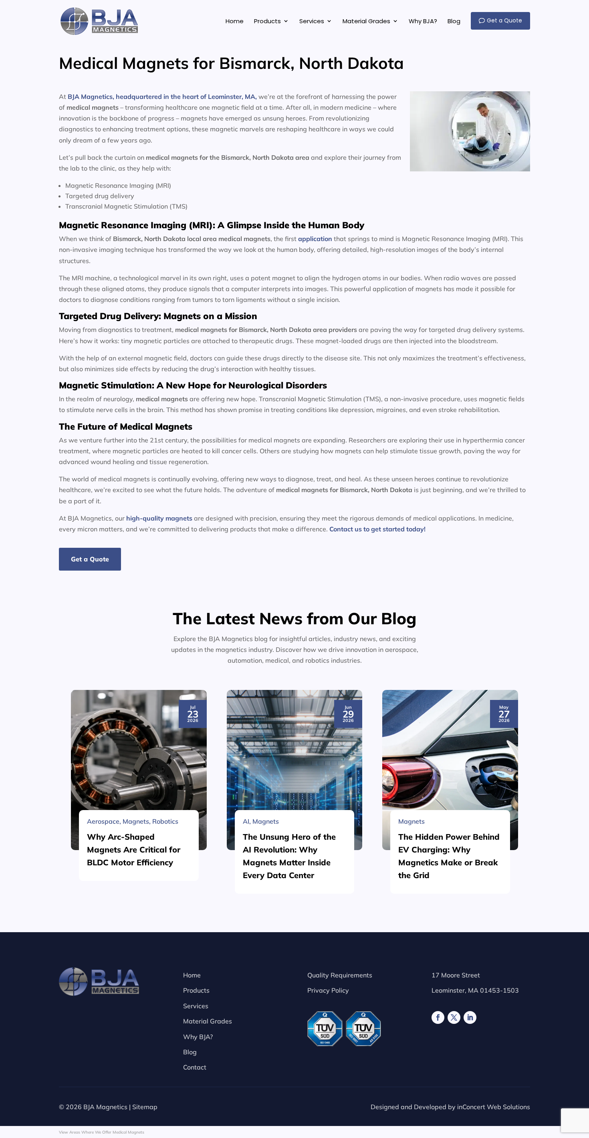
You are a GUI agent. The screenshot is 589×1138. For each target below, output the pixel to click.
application (315, 239)
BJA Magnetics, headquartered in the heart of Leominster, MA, (162, 96)
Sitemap (144, 1107)
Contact (194, 1067)
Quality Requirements (339, 975)
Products (196, 990)
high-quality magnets (159, 518)
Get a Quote (90, 559)
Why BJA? (198, 1037)
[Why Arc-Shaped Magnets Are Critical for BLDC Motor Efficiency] (139, 770)
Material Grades (207, 1021)
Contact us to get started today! (377, 529)
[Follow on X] (454, 1017)
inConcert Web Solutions (493, 1107)
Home (192, 975)
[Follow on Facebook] (438, 1017)
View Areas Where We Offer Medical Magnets (101, 1132)
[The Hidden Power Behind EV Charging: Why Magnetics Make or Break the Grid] (450, 770)
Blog (190, 1052)
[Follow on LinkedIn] (470, 1017)
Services (195, 1006)
